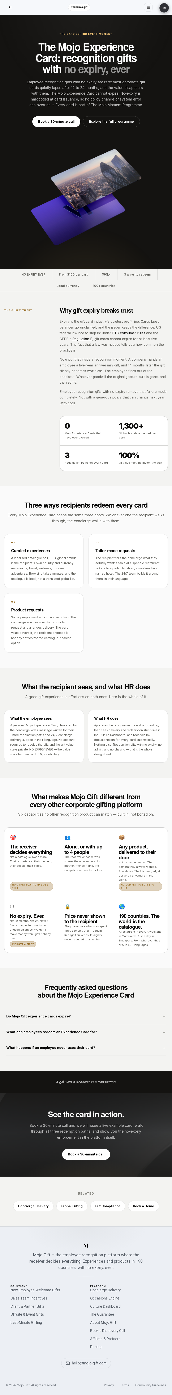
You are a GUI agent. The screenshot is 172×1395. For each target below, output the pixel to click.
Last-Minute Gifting (26, 1322)
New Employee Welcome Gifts (35, 1290)
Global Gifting (72, 1206)
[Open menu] (148, 7)
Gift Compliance (107, 1206)
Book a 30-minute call (56, 121)
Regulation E (82, 339)
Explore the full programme (111, 121)
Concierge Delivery (33, 1206)
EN (164, 7)
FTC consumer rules (128, 333)
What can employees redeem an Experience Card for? (51, 1032)
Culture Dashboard (105, 1306)
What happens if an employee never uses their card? (50, 1048)
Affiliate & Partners (105, 1339)
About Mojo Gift (103, 1322)
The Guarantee (102, 1314)
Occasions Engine (104, 1298)
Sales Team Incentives (28, 1298)
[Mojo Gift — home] (86, 1245)
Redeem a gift (79, 7)
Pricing (96, 1347)
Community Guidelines (150, 1385)
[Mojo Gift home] (10, 7)
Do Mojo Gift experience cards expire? (38, 1016)
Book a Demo (143, 1206)
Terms (124, 1385)
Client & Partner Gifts (27, 1306)
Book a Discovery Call (107, 1331)
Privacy (109, 1385)
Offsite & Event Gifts (27, 1314)
